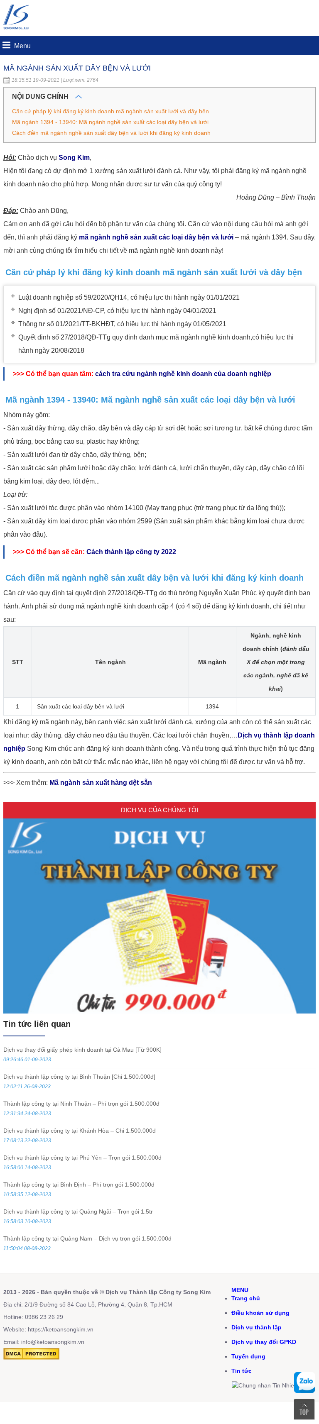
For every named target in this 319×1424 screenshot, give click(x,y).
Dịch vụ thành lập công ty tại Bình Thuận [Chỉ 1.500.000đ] (79, 1076)
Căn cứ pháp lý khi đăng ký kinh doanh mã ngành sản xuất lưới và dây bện (110, 111)
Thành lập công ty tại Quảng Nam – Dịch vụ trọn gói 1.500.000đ (87, 1238)
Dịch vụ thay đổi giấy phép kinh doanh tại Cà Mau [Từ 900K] (82, 1049)
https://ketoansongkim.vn (60, 1329)
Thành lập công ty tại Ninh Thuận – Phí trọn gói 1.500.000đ (81, 1103)
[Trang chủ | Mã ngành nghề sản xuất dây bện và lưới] (17, 31)
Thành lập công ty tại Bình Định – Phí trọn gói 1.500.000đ (79, 1184)
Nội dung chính (41, 96)
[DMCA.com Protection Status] (31, 1357)
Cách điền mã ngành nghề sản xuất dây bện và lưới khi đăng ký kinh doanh (111, 132)
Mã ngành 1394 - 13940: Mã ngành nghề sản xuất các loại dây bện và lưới (110, 122)
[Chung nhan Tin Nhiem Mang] (274, 1385)
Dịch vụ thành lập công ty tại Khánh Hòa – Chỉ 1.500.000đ (79, 1130)
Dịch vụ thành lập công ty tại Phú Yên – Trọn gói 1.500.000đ (82, 1157)
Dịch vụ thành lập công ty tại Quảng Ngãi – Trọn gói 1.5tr (78, 1211)
